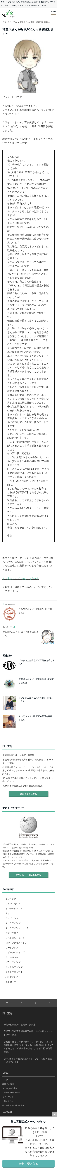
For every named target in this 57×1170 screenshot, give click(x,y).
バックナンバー (12, 976)
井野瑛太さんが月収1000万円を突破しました (36, 681)
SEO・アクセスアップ (16, 942)
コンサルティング (13, 967)
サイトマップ (7, 1097)
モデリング (10, 898)
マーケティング (12, 923)
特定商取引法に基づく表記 (13, 1105)
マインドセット (12, 903)
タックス (9, 913)
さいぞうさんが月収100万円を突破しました (36, 718)
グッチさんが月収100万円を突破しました (36, 662)
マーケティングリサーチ (17, 928)
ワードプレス (11, 947)
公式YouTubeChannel (11, 1092)
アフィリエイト (12, 933)
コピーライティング (15, 952)
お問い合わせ (7, 1101)
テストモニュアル (13, 972)
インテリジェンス (13, 908)
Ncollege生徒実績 (9, 1088)
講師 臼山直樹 (8, 1084)
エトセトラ (10, 981)
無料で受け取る (28, 1163)
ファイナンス (11, 918)
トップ (5, 1080)
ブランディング (12, 962)
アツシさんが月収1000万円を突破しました (36, 699)
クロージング (11, 957)
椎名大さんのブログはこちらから (20, 578)
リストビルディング (15, 937)
